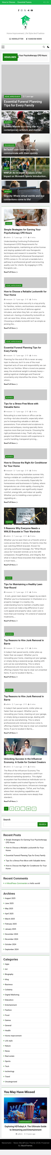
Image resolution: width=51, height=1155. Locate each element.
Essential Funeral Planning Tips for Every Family (25, 855)
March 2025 (10, 919)
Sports (8, 1061)
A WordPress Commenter (16, 883)
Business (8, 96)
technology (9, 145)
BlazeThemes (26, 1146)
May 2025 (9, 908)
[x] (25, 10)
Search (6, 819)
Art (6, 969)
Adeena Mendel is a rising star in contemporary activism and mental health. (22, 130)
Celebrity (8, 122)
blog (6, 168)
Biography (9, 974)
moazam (9, 299)
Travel (7, 1076)
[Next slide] (48, 2)
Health (8, 223)
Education (9, 1000)
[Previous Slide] (44, 2)
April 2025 (9, 914)
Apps (7, 964)
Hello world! (35, 883)
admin (8, 237)
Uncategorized (11, 1082)
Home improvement (13, 285)
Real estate (9, 1056)
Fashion (9, 522)
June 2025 (9, 903)
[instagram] (21, 10)
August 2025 (10, 898)
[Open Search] (44, 47)
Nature (8, 1046)
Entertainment (11, 1005)
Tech (7, 1066)
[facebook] (18, 10)
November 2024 (11, 939)
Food (7, 1015)
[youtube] (32, 10)
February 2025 (11, 924)
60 (28, 809)
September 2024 (11, 949)
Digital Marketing (12, 995)
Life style (9, 1041)
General (8, 191)
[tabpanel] (25, 1116)
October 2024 (10, 944)
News (7, 1051)
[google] (28, 10)
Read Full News (10, 272)
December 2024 (11, 934)
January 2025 (10, 929)
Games (8, 1020)
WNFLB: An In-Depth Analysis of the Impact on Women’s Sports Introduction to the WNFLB (25, 176)
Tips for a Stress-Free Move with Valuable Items (22, 2)
